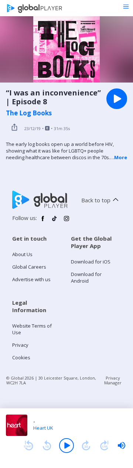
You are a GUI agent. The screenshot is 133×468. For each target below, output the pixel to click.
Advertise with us (31, 279)
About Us (22, 254)
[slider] (121, 445)
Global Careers (29, 266)
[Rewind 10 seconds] (47, 445)
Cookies (21, 357)
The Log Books (29, 113)
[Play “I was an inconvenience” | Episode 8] (116, 98)
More (120, 157)
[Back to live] (104, 445)
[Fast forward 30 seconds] (86, 445)
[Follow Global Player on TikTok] (55, 221)
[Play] (66, 445)
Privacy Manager (113, 380)
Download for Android (86, 277)
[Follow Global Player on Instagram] (66, 221)
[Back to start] (28, 445)
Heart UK (43, 428)
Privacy (20, 345)
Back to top (95, 200)
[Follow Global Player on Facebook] (43, 221)
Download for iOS (90, 261)
